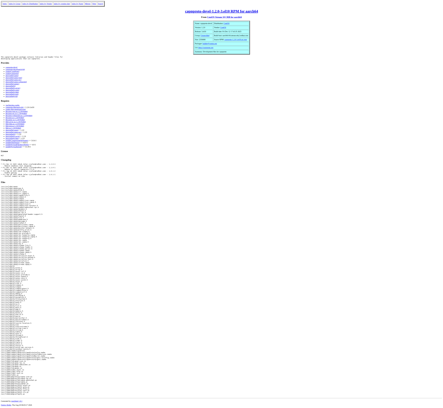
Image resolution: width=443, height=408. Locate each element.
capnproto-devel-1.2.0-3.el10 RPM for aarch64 (221, 11)
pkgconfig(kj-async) (13, 88)
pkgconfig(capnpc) (12, 84)
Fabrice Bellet (6, 405)
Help (94, 4)
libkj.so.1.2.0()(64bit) (13, 128)
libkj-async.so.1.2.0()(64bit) (16, 122)
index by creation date (62, 4)
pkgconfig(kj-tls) (12, 96)
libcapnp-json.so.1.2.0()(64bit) (17, 111)
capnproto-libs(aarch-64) (14, 107)
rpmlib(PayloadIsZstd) (14, 147)
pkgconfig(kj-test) (12, 94)
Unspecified (205, 36)
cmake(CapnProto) (12, 71)
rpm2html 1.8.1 (16, 401)
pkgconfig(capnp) (12, 76)
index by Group (14, 4)
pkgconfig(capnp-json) (14, 78)
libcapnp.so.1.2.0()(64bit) (15, 118)
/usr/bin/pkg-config (12, 105)
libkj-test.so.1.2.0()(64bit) (15, 126)
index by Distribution (30, 4)
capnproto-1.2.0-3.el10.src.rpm (235, 40)
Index (5, 4)
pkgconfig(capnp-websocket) (16, 82)
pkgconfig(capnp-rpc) (13, 80)
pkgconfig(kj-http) (12, 92)
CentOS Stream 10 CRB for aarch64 (224, 17)
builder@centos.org (210, 44)
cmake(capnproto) (12, 74)
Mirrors (87, 4)
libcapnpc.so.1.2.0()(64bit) (15, 120)
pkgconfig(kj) (10, 86)
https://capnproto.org (205, 48)
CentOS (226, 23)
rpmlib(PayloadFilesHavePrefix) (17, 145)
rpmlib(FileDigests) (13, 143)
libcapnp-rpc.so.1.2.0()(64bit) (16, 114)
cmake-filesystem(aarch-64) (16, 109)
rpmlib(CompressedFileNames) (17, 140)
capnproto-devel (11, 67)
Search (100, 4)
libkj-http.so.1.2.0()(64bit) (15, 124)
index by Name (77, 4)
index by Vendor (46, 4)
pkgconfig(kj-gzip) (12, 90)
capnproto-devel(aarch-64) (15, 69)
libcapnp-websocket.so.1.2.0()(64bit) (19, 116)
